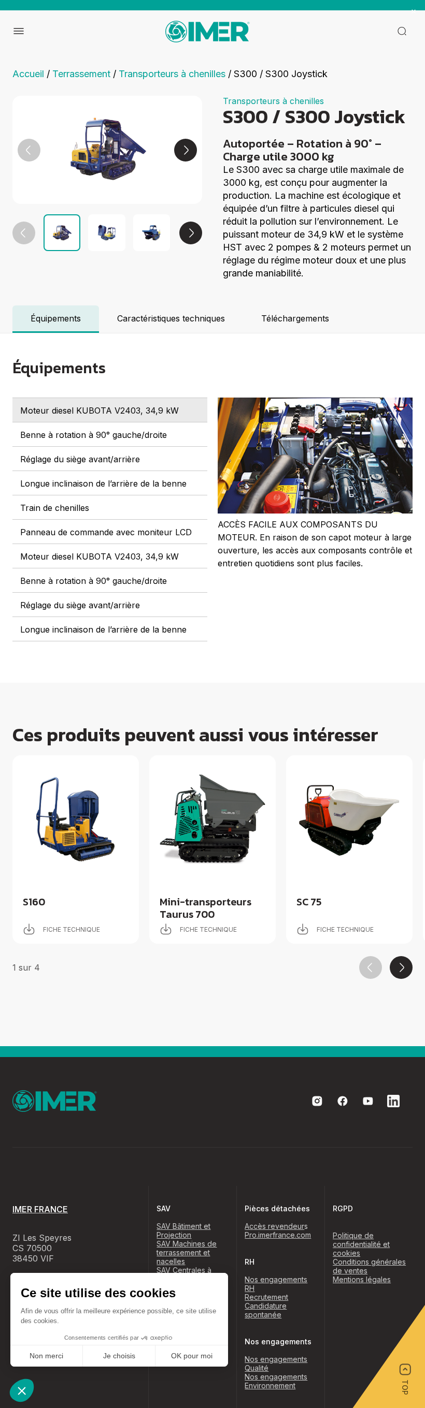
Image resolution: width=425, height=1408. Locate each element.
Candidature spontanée (266, 1310)
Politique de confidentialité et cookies (361, 1244)
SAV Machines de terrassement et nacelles (187, 1252)
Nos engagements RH (276, 1284)
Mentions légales (362, 1279)
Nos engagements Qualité (276, 1363)
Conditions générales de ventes (369, 1266)
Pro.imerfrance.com (278, 1234)
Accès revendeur (274, 1226)
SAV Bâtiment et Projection (183, 1230)
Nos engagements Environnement (276, 1381)
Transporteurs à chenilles (172, 73)
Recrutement (266, 1297)
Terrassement (81, 73)
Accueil (28, 73)
